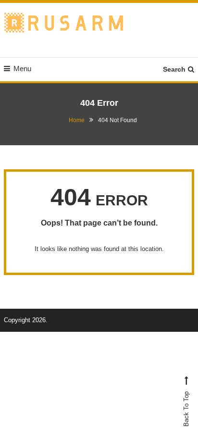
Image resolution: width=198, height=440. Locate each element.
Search (174, 69)
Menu (22, 68)
